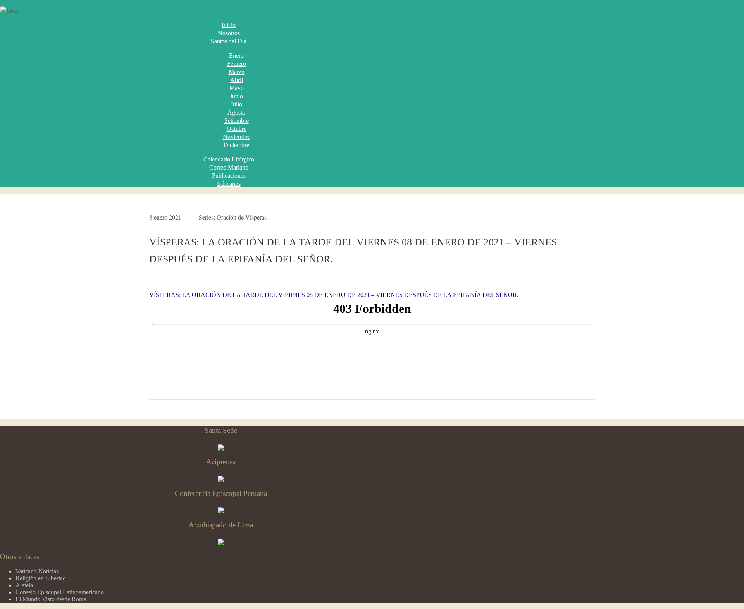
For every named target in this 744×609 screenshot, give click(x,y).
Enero (236, 55)
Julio (236, 104)
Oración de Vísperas (242, 217)
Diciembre (236, 145)
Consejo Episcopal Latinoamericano (60, 592)
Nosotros (229, 33)
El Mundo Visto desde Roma (51, 599)
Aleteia (24, 585)
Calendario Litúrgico (228, 159)
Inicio (229, 25)
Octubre (236, 128)
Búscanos (229, 183)
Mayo (236, 88)
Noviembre (236, 137)
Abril (236, 80)
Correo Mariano (228, 167)
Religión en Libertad (41, 578)
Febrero (236, 63)
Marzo (237, 72)
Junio (236, 96)
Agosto (236, 112)
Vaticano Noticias (37, 571)
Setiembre (236, 120)
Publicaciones (229, 175)
